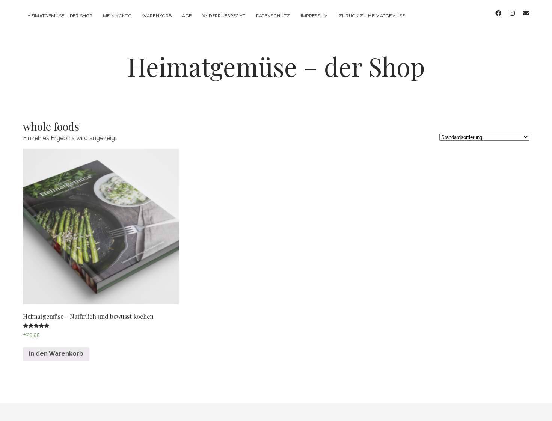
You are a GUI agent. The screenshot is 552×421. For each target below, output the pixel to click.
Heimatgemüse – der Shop (59, 15)
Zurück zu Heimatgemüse (372, 15)
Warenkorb (157, 15)
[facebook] (498, 13)
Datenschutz (273, 15)
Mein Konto (117, 15)
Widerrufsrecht (223, 15)
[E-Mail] (526, 13)
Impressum (314, 15)
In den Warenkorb (56, 353)
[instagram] (512, 13)
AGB (187, 15)
